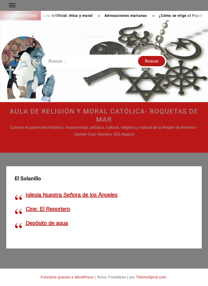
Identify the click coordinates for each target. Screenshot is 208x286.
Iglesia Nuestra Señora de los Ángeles (72, 195)
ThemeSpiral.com (151, 277)
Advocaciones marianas (123, 15)
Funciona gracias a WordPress (67, 277)
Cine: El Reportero (48, 209)
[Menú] (11, 5)
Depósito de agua (47, 223)
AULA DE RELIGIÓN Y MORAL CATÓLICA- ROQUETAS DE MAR (104, 115)
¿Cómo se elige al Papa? (179, 15)
